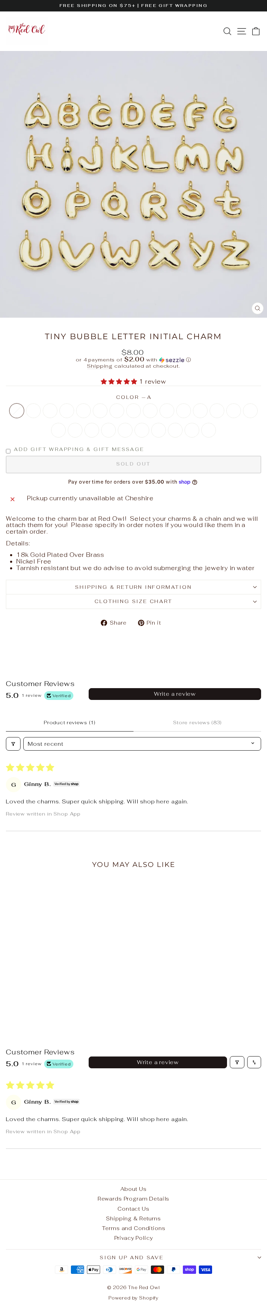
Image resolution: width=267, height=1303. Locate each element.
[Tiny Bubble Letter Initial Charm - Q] (91, 1001)
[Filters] (13, 744)
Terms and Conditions (133, 1228)
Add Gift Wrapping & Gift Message (79, 449)
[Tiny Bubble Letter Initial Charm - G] (59, 995)
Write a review (175, 694)
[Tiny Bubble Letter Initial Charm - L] (99, 995)
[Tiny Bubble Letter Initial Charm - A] (11, 995)
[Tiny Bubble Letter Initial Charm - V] (59, 1001)
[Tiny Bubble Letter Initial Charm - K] (91, 995)
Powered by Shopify (133, 1298)
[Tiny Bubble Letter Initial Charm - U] (99, 1001)
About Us (133, 1189)
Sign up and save (132, 1257)
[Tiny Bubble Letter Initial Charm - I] (75, 995)
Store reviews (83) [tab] (197, 722)
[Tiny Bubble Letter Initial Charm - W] (67, 1001)
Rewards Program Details (134, 1198)
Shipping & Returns (133, 1218)
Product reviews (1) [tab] (69, 722)
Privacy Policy (133, 1238)
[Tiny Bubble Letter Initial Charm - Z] (75, 1001)
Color (133, 397)
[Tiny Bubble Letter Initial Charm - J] (83, 995)
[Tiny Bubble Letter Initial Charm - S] (43, 1001)
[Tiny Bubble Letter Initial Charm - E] (43, 995)
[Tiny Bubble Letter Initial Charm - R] (83, 1001)
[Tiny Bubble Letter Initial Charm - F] (51, 995)
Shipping (100, 365)
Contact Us (133, 1208)
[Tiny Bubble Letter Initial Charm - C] (27, 995)
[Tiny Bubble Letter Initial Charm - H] (67, 995)
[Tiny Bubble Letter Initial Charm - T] (51, 1001)
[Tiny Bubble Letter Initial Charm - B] (19, 995)
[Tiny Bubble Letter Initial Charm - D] (35, 995)
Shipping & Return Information (133, 587)
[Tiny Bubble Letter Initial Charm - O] (27, 1001)
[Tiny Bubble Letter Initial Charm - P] (35, 1001)
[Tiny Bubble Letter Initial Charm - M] (11, 1001)
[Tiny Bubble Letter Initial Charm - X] (55, 1008)
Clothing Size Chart (133, 601)
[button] (133, 359)
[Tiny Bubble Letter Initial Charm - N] (19, 1001)
